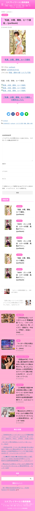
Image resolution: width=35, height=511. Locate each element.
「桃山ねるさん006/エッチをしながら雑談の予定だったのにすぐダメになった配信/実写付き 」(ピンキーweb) (25, 416)
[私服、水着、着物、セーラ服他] (13, 85)
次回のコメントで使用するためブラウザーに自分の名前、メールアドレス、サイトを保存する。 (17, 187)
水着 (18, 72)
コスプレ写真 (26, 72)
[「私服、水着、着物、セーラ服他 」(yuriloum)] (22, 114)
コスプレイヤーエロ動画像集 (17, 2)
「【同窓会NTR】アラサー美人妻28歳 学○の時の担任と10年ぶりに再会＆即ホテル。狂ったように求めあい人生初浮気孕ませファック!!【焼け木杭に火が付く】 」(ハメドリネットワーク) (17, 450)
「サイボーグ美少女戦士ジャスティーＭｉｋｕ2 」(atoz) (24, 346)
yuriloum (12, 67)
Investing (12, 490)
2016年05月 (6, 123)
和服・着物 (13, 72)
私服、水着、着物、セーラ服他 (17, 59)
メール (4, 171)
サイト (4, 178)
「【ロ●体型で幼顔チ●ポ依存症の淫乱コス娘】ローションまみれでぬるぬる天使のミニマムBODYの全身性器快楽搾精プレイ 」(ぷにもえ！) (17, 458)
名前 (4, 163)
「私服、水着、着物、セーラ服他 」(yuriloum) (23, 212)
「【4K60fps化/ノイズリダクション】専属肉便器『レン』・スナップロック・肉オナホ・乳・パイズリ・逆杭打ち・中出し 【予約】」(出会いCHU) (24, 325)
